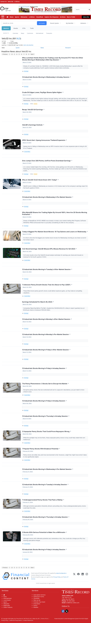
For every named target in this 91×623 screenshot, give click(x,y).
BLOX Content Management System (70, 618)
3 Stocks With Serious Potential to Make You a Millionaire (44, 532)
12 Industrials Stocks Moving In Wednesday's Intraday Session (46, 77)
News (22, 33)
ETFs (23, 28)
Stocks (16, 28)
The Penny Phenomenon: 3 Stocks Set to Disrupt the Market (45, 384)
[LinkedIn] (82, 576)
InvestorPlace (27, 151)
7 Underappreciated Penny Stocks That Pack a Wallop (43, 500)
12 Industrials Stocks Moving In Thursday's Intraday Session (45, 416)
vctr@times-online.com (72, 603)
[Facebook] (78, 576)
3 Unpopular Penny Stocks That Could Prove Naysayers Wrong (46, 431)
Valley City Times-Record (17, 618)
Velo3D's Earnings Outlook (33, 125)
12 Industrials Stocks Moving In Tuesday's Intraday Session (45, 484)
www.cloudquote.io (61, 573)
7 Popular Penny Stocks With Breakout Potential (41, 449)
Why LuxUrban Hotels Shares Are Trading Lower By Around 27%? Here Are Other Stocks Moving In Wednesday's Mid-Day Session (52, 59)
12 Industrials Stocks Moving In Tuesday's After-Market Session (47, 269)
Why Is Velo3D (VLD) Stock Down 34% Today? (40, 180)
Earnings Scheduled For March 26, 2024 (38, 302)
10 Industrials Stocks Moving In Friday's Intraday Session (44, 549)
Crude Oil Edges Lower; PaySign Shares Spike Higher (43, 92)
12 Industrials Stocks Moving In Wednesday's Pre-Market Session (47, 197)
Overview (15, 33)
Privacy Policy (57, 577)
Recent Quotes (54, 23)
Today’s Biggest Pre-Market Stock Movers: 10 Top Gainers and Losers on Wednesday (55, 232)
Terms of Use (44, 618)
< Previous (4, 54)
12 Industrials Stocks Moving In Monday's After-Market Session (47, 319)
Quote (17, 48)
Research (68, 48)
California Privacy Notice (16, 620)
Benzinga (26, 71)
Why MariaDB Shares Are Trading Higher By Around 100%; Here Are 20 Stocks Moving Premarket (54, 213)
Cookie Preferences (28, 620)
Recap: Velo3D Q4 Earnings (33, 109)
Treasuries (49, 33)
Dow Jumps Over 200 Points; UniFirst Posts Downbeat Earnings (47, 161)
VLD (18, 38)
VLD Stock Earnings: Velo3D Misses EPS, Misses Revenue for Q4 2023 (49, 249)
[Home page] (45, 9)
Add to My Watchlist (28, 45)
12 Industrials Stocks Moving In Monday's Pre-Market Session (46, 334)
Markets (6, 28)
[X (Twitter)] (74, 576)
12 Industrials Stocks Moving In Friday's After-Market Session (46, 350)
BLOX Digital (85, 618)
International (39, 33)
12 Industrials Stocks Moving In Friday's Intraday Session (44, 368)
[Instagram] (87, 576)
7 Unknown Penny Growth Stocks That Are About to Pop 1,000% (47, 285)
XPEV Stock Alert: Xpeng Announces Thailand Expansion (44, 140)
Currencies (30, 33)
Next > (32, 54)
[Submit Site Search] (89, 9)
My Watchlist (69, 23)
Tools (32, 28)
